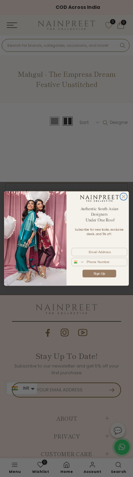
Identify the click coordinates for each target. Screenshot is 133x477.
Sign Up (99, 273)
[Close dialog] (123, 196)
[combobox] (78, 262)
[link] (99, 198)
